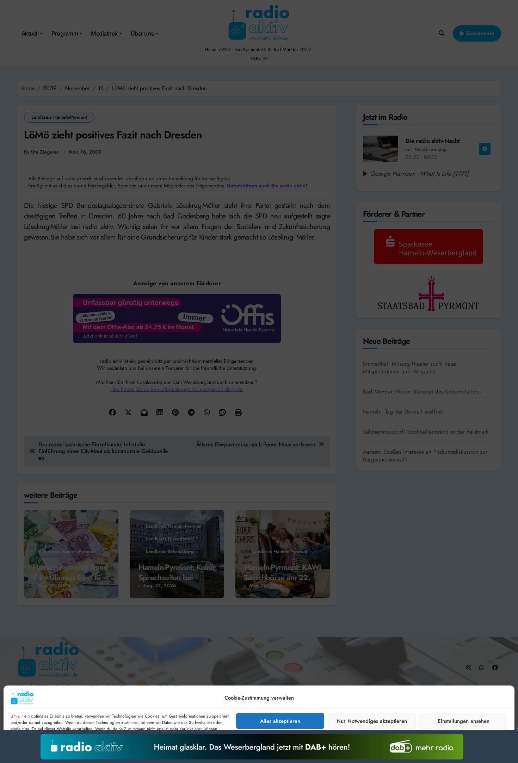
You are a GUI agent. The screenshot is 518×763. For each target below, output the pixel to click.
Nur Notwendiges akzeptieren (372, 721)
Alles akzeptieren (280, 721)
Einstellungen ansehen (463, 721)
